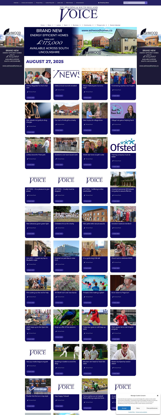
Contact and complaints (141, 412)
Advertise (16, 2)
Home (43, 25)
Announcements (80, 2)
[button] (157, 395)
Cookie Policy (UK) (50, 2)
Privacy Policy (39, 2)
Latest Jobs (60, 2)
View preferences (152, 408)
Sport (66, 25)
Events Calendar (115, 25)
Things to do (101, 25)
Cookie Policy (131, 412)
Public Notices (69, 2)
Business (76, 25)
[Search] (146, 3)
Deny (138, 408)
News (49, 25)
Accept (124, 408)
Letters (59, 25)
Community (87, 25)
